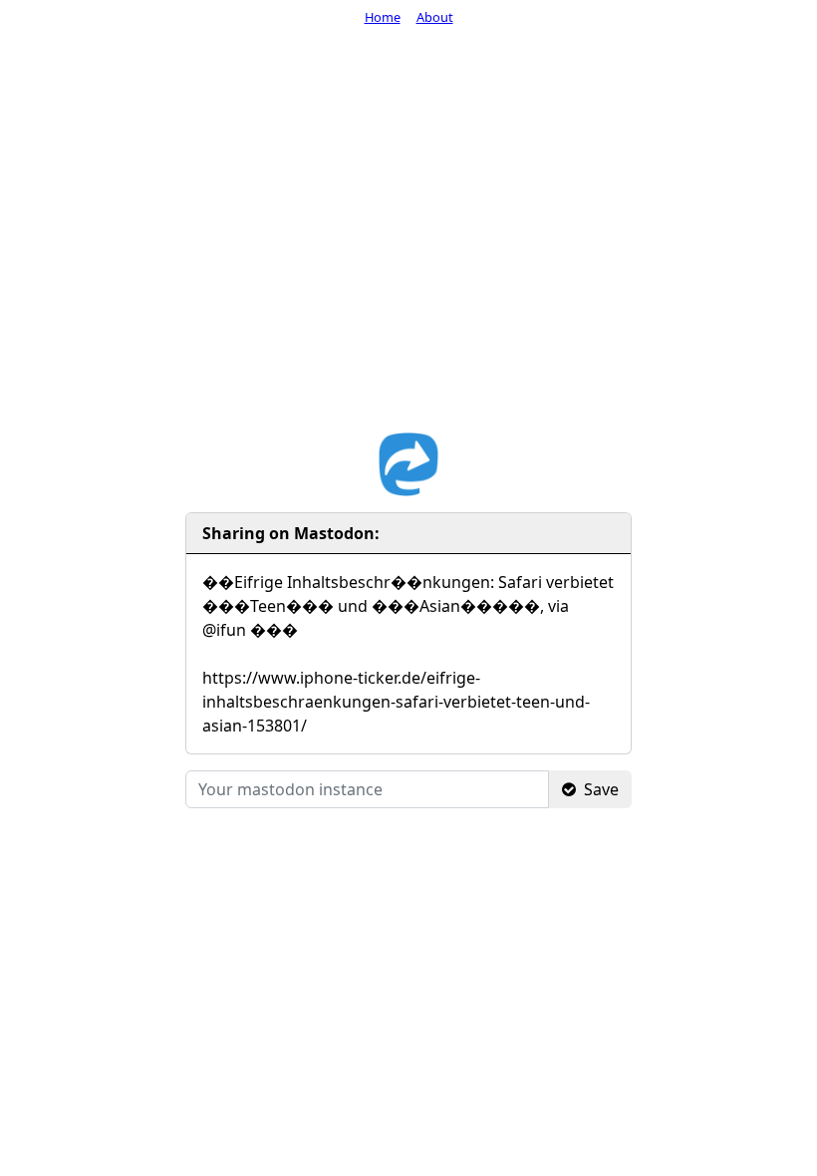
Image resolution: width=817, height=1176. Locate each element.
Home (383, 17)
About (434, 17)
